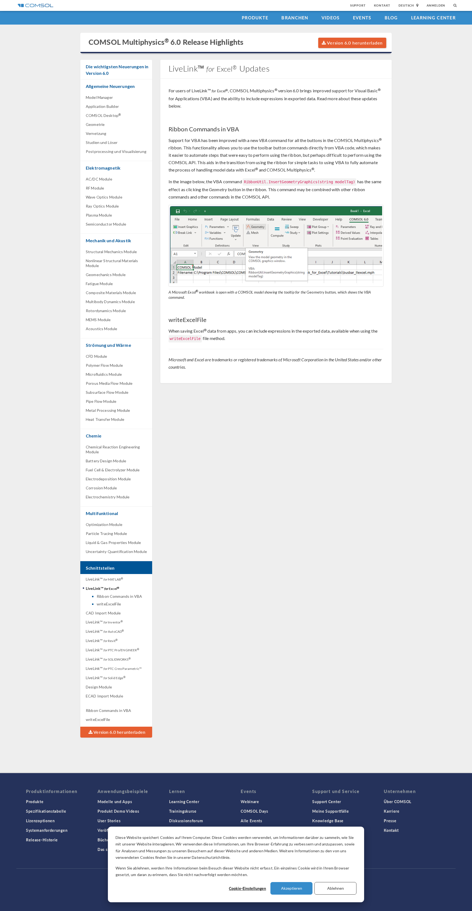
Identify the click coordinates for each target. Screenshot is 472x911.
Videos (330, 17)
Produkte (255, 17)
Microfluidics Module (104, 374)
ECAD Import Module (104, 696)
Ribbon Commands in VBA (119, 596)
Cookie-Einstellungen (247, 888)
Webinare (250, 801)
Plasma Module (99, 215)
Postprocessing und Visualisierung (116, 151)
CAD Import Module (103, 613)
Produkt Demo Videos (118, 811)
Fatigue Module (99, 283)
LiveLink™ (104, 579)
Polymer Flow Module (104, 365)
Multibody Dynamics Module (110, 301)
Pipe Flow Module (101, 401)
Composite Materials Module (111, 292)
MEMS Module (98, 319)
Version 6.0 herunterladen (354, 43)
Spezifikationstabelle (46, 811)
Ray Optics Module (102, 206)
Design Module (99, 687)
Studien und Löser (102, 142)
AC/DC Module (99, 179)
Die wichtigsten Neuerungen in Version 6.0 (117, 70)
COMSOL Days (254, 811)
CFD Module (96, 356)
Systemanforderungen (46, 830)
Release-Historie (42, 839)
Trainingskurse (183, 811)
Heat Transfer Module (105, 419)
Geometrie (95, 124)
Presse (390, 820)
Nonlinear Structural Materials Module (112, 263)
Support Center (326, 801)
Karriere (392, 811)
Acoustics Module (101, 328)
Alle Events (251, 820)
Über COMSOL (397, 801)
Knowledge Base (328, 820)
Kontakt (382, 5)
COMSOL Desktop (103, 115)
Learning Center (433, 17)
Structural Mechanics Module (111, 251)
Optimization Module (104, 524)
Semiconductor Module (106, 224)
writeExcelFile (109, 604)
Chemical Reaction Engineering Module (113, 449)
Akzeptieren (291, 888)
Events (362, 17)
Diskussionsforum (186, 820)
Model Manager (99, 97)
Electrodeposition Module (108, 479)
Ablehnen (335, 888)
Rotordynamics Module (106, 310)
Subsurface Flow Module (107, 392)
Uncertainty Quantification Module (116, 551)
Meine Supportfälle (330, 811)
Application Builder (102, 106)
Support (358, 5)
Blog (391, 17)
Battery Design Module (106, 461)
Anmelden (436, 5)
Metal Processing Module (108, 410)
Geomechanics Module (106, 274)
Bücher (104, 839)
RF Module (95, 188)
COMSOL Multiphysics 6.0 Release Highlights (165, 42)
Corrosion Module (101, 488)
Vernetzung (96, 133)
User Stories (109, 820)
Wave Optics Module (104, 197)
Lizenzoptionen (40, 820)
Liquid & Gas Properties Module (113, 542)
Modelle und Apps (115, 801)
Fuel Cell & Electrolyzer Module (113, 470)
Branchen (294, 17)
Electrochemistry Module (107, 497)
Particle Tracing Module (106, 533)
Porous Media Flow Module (109, 383)
